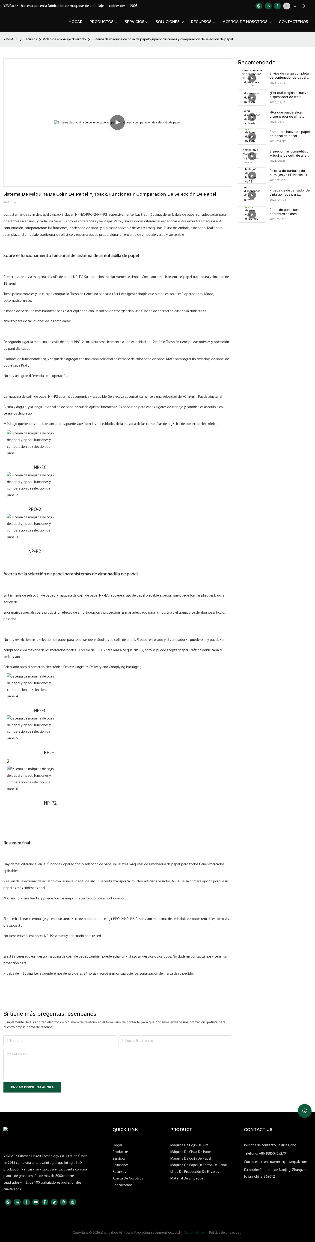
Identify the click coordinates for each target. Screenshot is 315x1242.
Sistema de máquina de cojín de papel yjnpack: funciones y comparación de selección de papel (162, 39)
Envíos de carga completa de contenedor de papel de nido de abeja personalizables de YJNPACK (290, 75)
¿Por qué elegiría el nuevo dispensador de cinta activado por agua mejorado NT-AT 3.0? (289, 95)
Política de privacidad (225, 1233)
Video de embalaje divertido (64, 39)
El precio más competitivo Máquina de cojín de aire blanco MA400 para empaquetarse (289, 153)
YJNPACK (10, 39)
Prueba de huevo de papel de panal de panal (290, 134)
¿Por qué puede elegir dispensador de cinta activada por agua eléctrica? (286, 114)
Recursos (30, 39)
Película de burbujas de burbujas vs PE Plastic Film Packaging (290, 173)
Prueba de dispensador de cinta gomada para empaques (290, 192)
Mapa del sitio (194, 1233)
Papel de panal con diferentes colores (284, 212)
